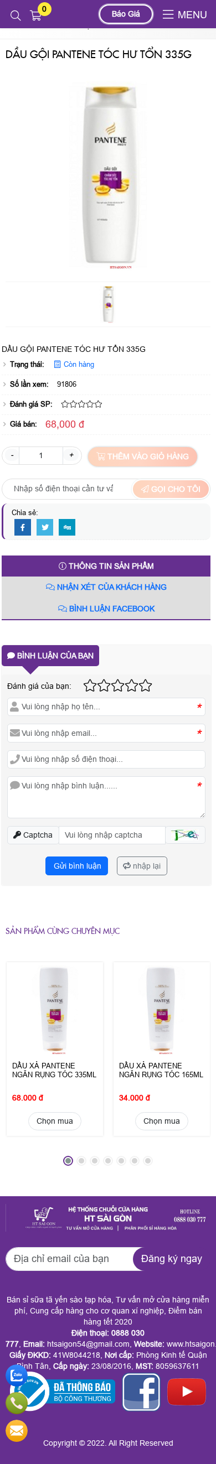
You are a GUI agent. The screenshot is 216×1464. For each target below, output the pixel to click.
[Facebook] (22, 528)
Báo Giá (126, 13)
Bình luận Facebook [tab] (111, 608)
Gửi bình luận (76, 865)
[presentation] (22, 1068)
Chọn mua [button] (55, 1121)
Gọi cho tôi (174, 489)
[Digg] (67, 528)
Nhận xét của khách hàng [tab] (111, 587)
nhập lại (146, 865)
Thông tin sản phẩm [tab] (110, 566)
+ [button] (71, 454)
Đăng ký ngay (171, 1258)
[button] (15, 16)
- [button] (12, 454)
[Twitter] (45, 528)
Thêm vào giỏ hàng (147, 456)
